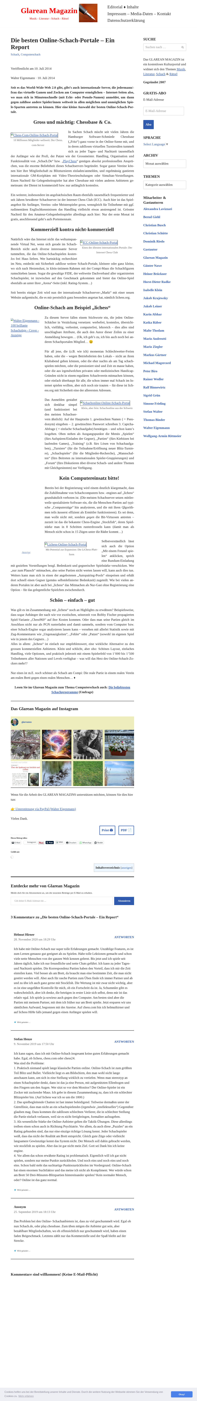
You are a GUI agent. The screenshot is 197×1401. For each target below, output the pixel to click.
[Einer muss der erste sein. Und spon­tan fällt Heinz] (88, 776)
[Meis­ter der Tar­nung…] (25, 744)
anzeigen (126, 867)
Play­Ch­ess (70, 161)
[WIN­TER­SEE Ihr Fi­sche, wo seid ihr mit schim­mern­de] (119, 776)
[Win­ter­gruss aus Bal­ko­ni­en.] (119, 744)
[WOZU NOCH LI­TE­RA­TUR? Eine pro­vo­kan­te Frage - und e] (56, 744)
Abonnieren (124, 901)
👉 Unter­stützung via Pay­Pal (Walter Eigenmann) (43, 809)
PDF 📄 (126, 830)
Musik (181, 69)
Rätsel (173, 74)
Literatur (149, 74)
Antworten (124, 937)
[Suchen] (182, 47)
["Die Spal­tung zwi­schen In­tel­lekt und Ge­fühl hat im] (25, 776)
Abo (148, 124)
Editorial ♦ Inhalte (123, 7)
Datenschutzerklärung (126, 20)
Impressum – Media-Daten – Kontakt (139, 13)
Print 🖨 (107, 830)
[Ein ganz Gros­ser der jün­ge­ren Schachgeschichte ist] (88, 744)
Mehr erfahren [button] (26, 1396)
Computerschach (30, 54)
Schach (15, 54)
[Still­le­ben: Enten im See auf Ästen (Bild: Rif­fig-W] (56, 776)
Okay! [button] (182, 1394)
